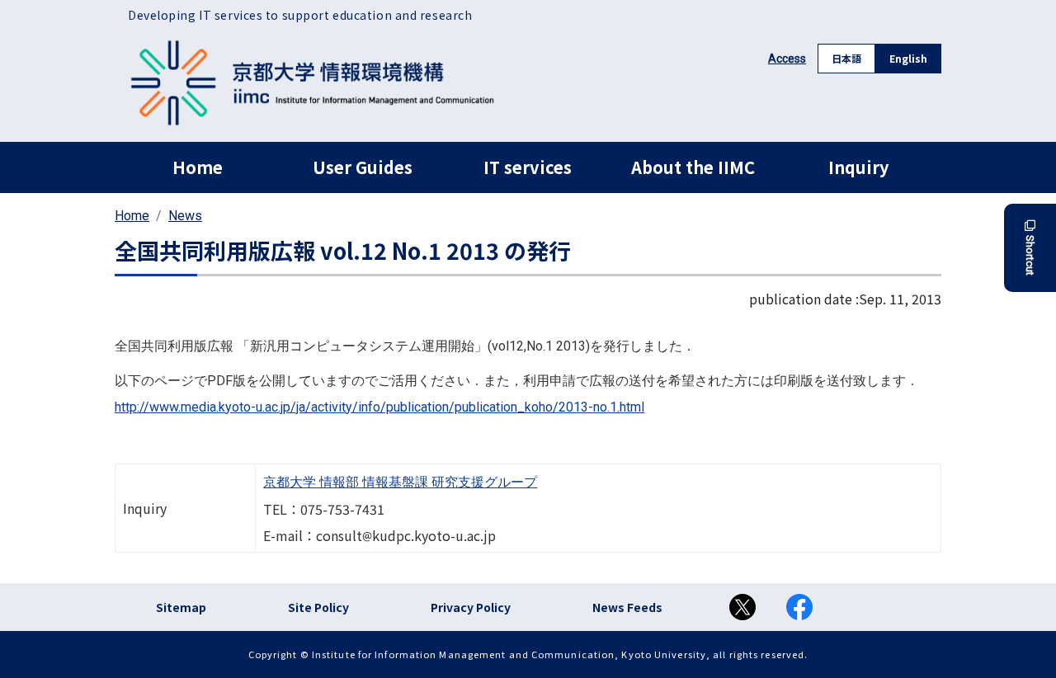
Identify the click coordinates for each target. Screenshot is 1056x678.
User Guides (362, 167)
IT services (527, 167)
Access (787, 58)
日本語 (846, 58)
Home (197, 167)
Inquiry (858, 167)
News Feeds (627, 607)
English (908, 58)
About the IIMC (693, 167)
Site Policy (318, 607)
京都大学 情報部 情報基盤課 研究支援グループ (400, 482)
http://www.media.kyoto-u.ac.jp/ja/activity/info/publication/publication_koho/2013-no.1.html (379, 407)
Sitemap (181, 607)
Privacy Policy (471, 607)
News (185, 216)
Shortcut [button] (1030, 255)
